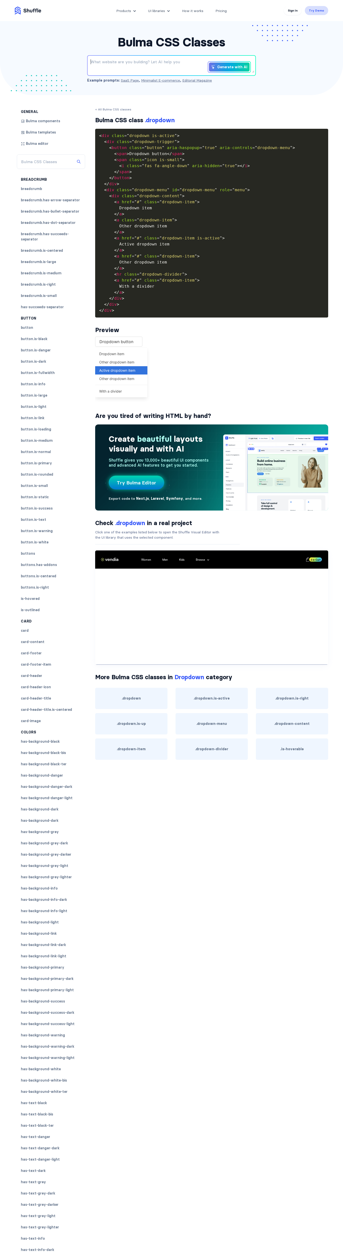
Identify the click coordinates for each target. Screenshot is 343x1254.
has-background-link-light (43, 956)
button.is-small (34, 485)
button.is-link (32, 418)
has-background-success (43, 1001)
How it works (192, 11)
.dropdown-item (131, 749)
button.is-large (34, 395)
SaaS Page (130, 80)
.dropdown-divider (211, 749)
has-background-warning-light (48, 1057)
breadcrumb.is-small (39, 295)
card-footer (31, 653)
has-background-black (40, 741)
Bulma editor (37, 143)
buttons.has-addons (39, 564)
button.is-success (37, 508)
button (27, 327)
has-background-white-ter (44, 1091)
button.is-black (34, 339)
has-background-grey (40, 832)
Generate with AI (232, 67)
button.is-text (33, 519)
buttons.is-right (35, 587)
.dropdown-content (292, 723)
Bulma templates (41, 132)
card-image (31, 721)
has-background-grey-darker (46, 854)
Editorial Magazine (197, 80)
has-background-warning (43, 1035)
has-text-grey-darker (40, 1204)
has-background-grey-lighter (46, 877)
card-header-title (36, 698)
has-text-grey (33, 1182)
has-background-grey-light (44, 865)
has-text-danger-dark (40, 1148)
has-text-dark (33, 1170)
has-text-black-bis (37, 1114)
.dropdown (131, 698)
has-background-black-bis (43, 752)
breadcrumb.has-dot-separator (48, 222)
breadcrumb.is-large (38, 262)
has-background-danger (42, 775)
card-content (32, 642)
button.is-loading (36, 429)
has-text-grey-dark (38, 1193)
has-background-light (40, 922)
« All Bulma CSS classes (113, 109)
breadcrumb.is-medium (41, 273)
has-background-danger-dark (46, 786)
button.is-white (34, 542)
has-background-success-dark (47, 1012)
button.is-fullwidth (38, 372)
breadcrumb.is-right (38, 284)
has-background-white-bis (44, 1080)
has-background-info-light (44, 911)
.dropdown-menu (211, 723)
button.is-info (33, 384)
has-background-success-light (48, 1024)
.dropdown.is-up (131, 723)
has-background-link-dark (43, 945)
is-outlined (30, 610)
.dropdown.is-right (292, 698)
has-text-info (33, 1238)
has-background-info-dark (44, 899)
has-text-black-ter (37, 1125)
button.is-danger (36, 350)
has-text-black (34, 1103)
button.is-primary (36, 463)
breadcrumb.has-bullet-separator (50, 211)
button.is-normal (36, 452)
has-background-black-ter (44, 764)
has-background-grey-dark (44, 843)
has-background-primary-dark (47, 978)
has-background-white (41, 1069)
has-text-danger (35, 1137)
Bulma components (43, 121)
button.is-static (35, 497)
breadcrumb (31, 188)
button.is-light (33, 406)
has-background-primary (42, 967)
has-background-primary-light (47, 990)
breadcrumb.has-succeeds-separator (45, 236)
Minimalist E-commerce (160, 80)
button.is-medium (37, 440)
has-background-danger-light (47, 798)
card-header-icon (36, 687)
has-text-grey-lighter (40, 1227)
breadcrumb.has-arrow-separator (50, 200)
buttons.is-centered (38, 576)
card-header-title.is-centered (46, 709)
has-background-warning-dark (47, 1046)
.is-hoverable (292, 749)
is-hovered (30, 598)
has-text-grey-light (38, 1216)
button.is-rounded (37, 474)
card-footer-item (36, 664)
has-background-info (39, 888)
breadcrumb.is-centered (42, 250)
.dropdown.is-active (212, 698)
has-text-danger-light (40, 1159)
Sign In (293, 10)
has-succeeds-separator (42, 307)
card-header (31, 675)
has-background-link (39, 933)
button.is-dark (33, 361)
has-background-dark (40, 809)
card (25, 630)
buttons (28, 553)
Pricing (221, 11)
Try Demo (316, 10)
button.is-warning (37, 531)
